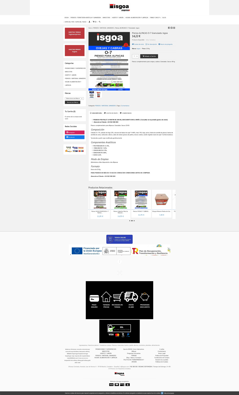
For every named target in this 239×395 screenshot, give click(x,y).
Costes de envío (139, 44)
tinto (72, 360)
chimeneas (73, 349)
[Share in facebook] (169, 28)
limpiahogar (68, 356)
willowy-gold (80, 360)
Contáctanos (162, 351)
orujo (73, 356)
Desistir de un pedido (161, 360)
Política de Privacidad (161, 355)
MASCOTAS (68, 72)
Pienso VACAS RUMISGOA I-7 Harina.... (100, 212)
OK (162, 393)
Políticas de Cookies (162, 362)
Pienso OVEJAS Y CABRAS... (141, 211)
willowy (75, 360)
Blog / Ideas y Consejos (134, 357)
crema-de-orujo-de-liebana (72, 351)
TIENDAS (134, 355)
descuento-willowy (84, 351)
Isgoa (67, 17)
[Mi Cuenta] (89, 22)
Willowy (134, 351)
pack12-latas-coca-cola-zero (82, 358)
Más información (169, 393)
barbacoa (67, 349)
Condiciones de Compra (161, 357)
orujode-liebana (86, 356)
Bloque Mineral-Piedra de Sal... (161, 211)
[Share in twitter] (171, 28)
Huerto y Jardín (117, 17)
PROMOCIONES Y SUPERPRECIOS (75, 68)
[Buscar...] (99, 22)
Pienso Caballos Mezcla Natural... (121, 212)
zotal (79, 362)
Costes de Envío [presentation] (112, 113)
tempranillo (67, 360)
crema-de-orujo (86, 349)
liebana (69, 353)
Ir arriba (161, 349)
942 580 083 (134, 366)
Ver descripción (152, 44)
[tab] (95, 113)
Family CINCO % (155, 17)
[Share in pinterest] (174, 28)
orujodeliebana (71, 358)
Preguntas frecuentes (134, 353)
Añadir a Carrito (150, 56)
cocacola (79, 349)
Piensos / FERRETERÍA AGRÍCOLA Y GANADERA (86, 17)
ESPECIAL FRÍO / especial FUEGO (75, 22)
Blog (164, 17)
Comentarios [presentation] (127, 113)
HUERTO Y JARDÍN (70, 75)
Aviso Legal (161, 353)
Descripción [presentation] (97, 113)
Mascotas (106, 17)
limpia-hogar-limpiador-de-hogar (80, 353)
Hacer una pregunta (166, 44)
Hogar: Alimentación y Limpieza (136, 17)
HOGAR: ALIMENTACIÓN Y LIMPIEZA (73, 83)
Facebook (71, 137)
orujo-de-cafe (78, 356)
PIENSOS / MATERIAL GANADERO (75, 78)
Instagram (71, 132)
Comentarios (125, 106)
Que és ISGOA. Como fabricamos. (133, 349)
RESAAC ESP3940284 (145, 366)
